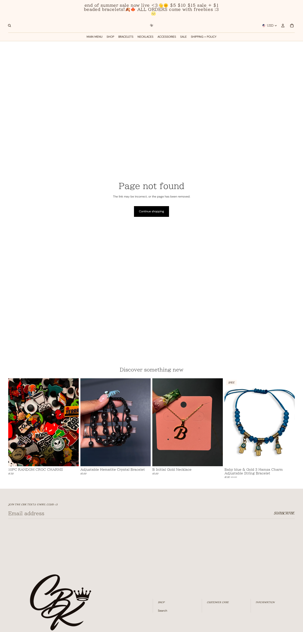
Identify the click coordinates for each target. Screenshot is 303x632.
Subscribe (284, 513)
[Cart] (291, 25)
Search (162, 610)
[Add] (72, 460)
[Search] (9, 25)
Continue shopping (151, 211)
